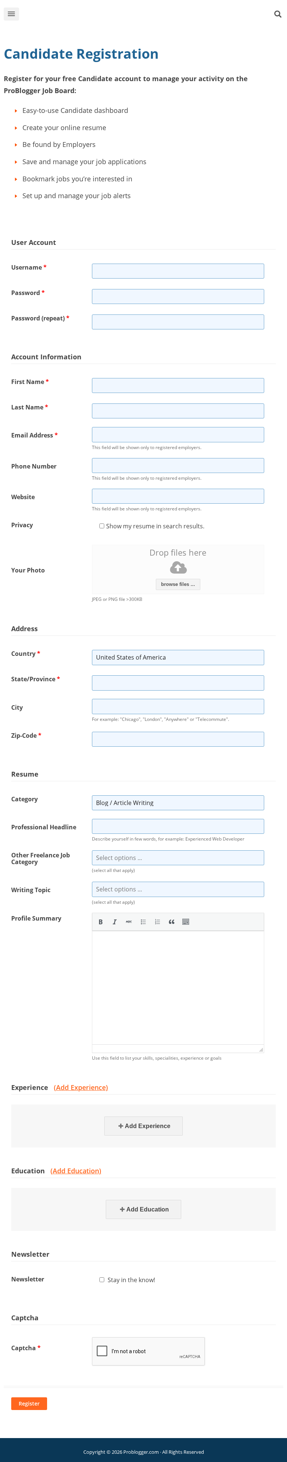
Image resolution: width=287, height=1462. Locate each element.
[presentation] (100, 922)
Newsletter (27, 1279)
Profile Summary (36, 918)
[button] (100, 921)
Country (25, 653)
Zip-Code (26, 735)
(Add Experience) (81, 1087)
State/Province (35, 679)
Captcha (26, 1348)
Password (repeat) (40, 318)
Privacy (22, 525)
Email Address (34, 435)
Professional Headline (43, 827)
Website (23, 497)
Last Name (29, 407)
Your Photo (28, 570)
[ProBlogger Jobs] (155, 15)
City (17, 707)
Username (29, 267)
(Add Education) (75, 1170)
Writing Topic (30, 890)
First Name (30, 382)
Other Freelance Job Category (40, 858)
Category (24, 799)
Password (28, 293)
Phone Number (33, 466)
